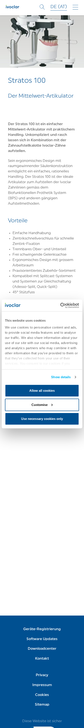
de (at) (58, 7)
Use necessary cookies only (42, 419)
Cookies (42, 695)
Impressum (42, 685)
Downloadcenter (42, 649)
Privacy (42, 675)
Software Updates (42, 639)
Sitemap (42, 704)
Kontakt (42, 658)
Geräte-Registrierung (42, 629)
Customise (39, 405)
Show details (61, 377)
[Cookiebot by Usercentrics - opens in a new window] (60, 305)
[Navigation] (75, 7)
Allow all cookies (42, 390)
